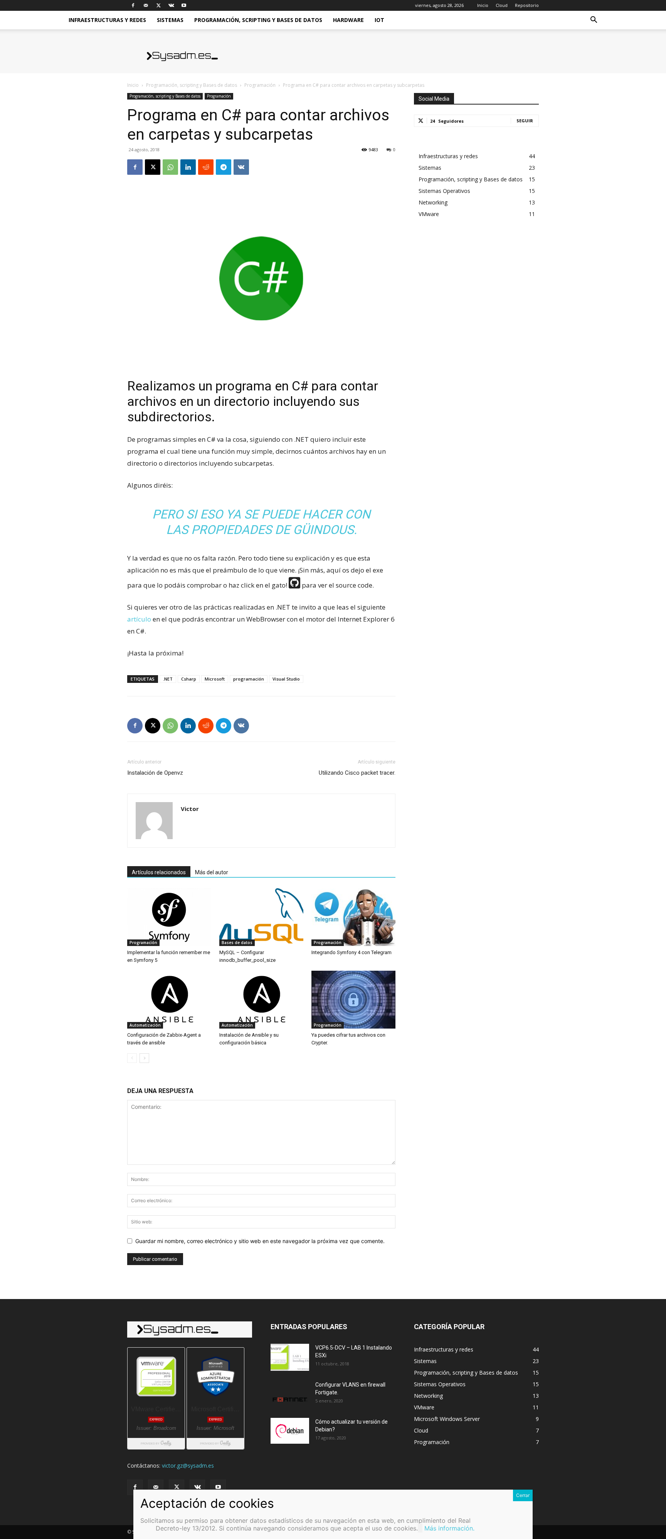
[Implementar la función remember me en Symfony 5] (169, 917)
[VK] (241, 167)
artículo (139, 619)
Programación (260, 85)
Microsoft (215, 679)
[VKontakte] (171, 5)
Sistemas (170, 20)
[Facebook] (133, 5)
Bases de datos (237, 942)
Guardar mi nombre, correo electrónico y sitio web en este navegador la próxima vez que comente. (260, 1241)
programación (248, 679)
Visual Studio (286, 679)
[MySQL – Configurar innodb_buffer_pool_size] (261, 917)
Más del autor (211, 872)
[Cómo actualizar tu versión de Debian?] (290, 1431)
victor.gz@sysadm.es (188, 1465)
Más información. (449, 1528)
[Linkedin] (188, 167)
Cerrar (523, 1495)
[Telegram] (223, 167)
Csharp (188, 679)
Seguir (524, 120)
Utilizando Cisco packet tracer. (357, 772)
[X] (158, 5)
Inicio (482, 5)
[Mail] (145, 5)
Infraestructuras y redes (107, 20)
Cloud (502, 5)
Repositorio (527, 5)
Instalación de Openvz (155, 772)
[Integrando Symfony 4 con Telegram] (353, 917)
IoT (379, 20)
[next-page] (144, 1058)
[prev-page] (132, 1058)
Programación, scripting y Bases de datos (258, 20)
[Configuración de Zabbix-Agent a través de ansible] (169, 1000)
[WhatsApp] (170, 167)
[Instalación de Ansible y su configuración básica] (261, 1000)
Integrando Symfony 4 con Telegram (351, 952)
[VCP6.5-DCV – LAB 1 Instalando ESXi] (290, 1357)
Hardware (348, 20)
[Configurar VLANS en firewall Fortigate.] (290, 1394)
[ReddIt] (206, 167)
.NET (168, 679)
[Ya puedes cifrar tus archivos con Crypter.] (353, 1000)
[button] (593, 20)
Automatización (145, 1025)
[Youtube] (184, 5)
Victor (190, 809)
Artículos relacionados (159, 872)
